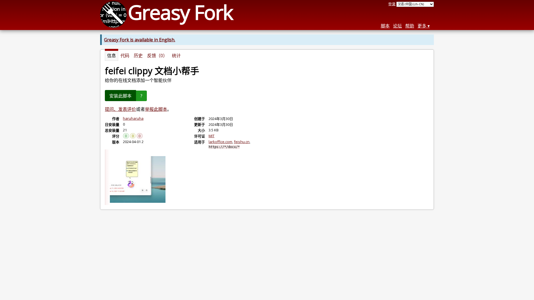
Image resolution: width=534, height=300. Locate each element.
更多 (421, 26)
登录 (391, 3)
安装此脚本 (120, 96)
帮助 (409, 26)
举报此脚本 (156, 109)
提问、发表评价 (120, 109)
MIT (211, 135)
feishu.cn (241, 141)
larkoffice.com (220, 141)
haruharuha (133, 118)
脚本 (385, 26)
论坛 (397, 26)
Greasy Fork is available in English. (139, 40)
